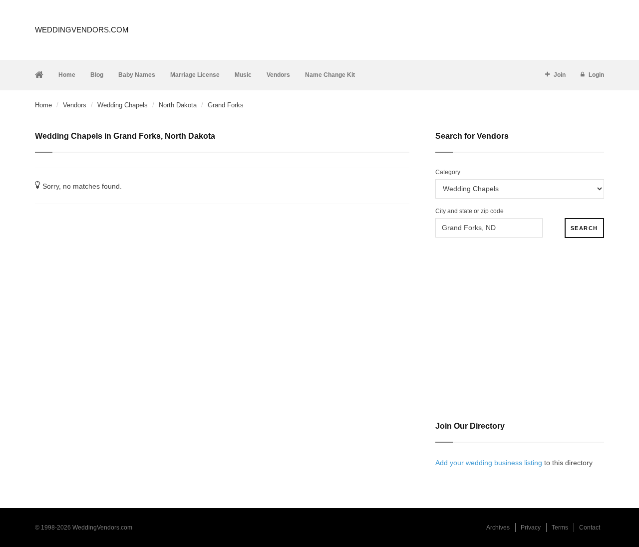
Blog (96, 74)
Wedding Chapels (122, 105)
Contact (589, 527)
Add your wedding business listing (488, 463)
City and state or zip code (469, 211)
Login (596, 74)
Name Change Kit (330, 74)
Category (447, 172)
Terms (560, 527)
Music (243, 74)
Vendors (278, 74)
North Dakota (178, 105)
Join (560, 74)
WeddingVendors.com (82, 29)
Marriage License (195, 74)
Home (66, 74)
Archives (498, 527)
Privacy (531, 527)
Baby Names (136, 74)
